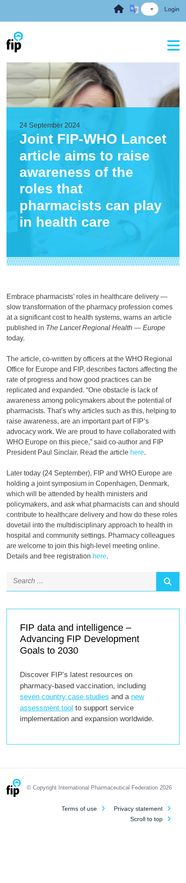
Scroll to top (146, 819)
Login (172, 9)
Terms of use (79, 808)
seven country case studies (64, 697)
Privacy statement (138, 808)
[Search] (168, 581)
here (137, 452)
